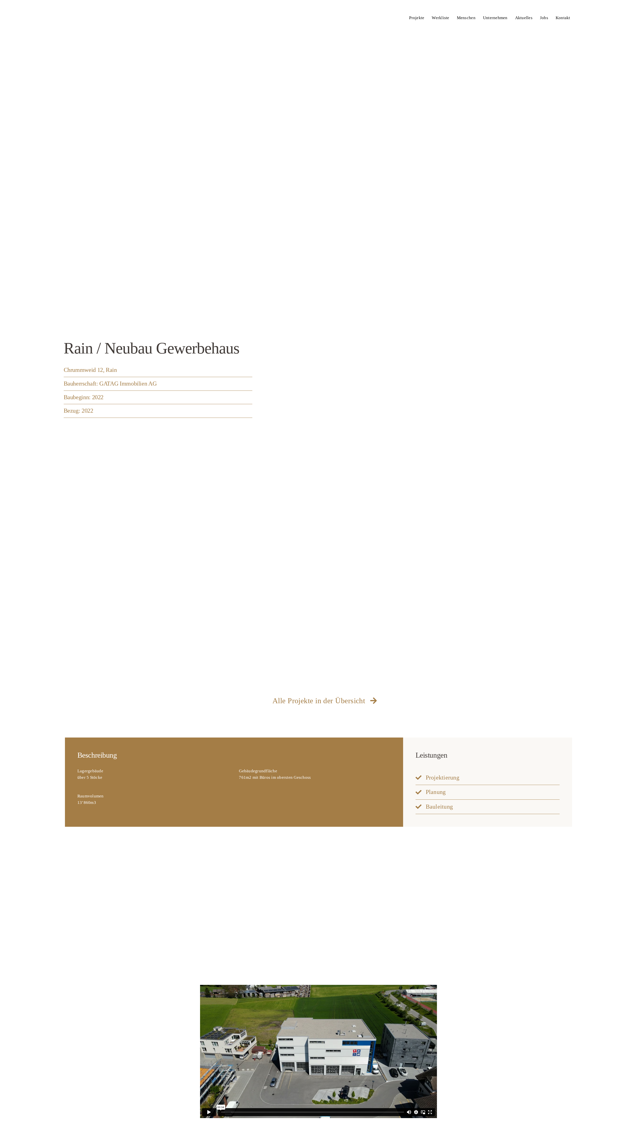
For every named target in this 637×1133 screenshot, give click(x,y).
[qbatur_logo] (86, 7)
